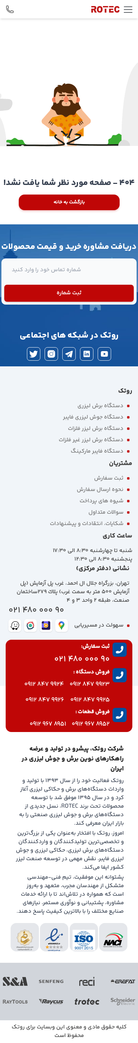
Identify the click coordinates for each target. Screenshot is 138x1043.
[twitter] (33, 354)
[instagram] (51, 354)
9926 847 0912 (44, 700)
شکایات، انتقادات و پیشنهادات (86, 523)
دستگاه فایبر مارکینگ (97, 451)
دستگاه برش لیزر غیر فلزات (91, 440)
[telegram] (69, 354)
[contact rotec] (10, 9)
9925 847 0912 (90, 700)
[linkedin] (86, 354)
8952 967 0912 (91, 724)
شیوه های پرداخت (101, 501)
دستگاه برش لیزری (100, 406)
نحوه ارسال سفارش (100, 489)
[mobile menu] (128, 9)
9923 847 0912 (90, 684)
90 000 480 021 (36, 610)
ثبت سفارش (108, 478)
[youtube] (104, 354)
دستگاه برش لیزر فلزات (95, 428)
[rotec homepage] (105, 9)
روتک (18, 1027)
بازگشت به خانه (69, 202)
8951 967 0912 (48, 724)
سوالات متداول (105, 512)
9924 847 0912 (44, 684)
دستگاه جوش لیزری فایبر (93, 417)
